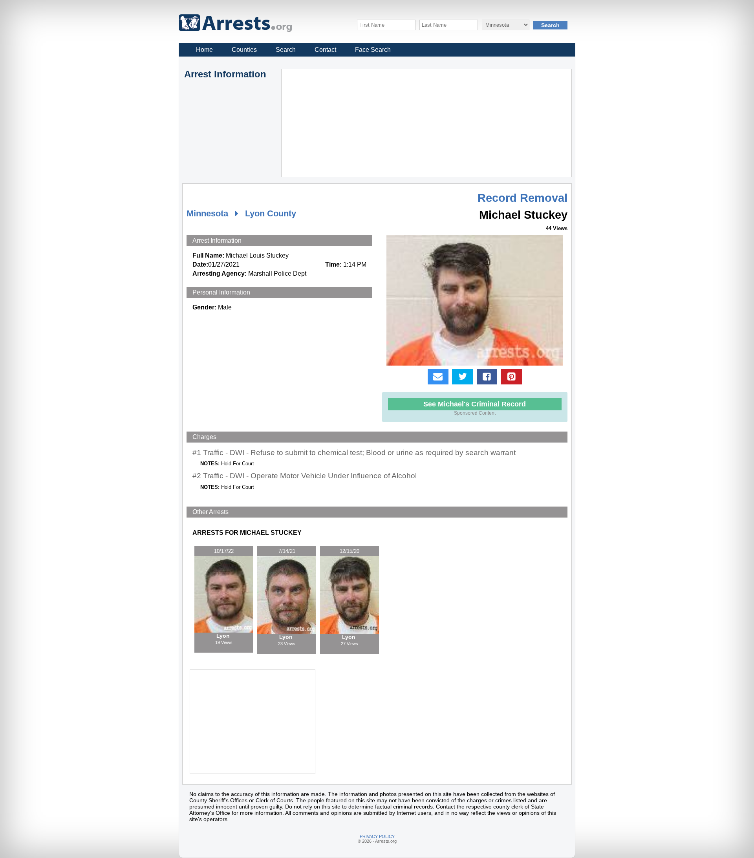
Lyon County (270, 213)
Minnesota (207, 213)
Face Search (373, 49)
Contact (325, 49)
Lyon (223, 636)
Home (204, 49)
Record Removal (522, 198)
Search (286, 49)
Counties (244, 49)
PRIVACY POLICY (377, 836)
